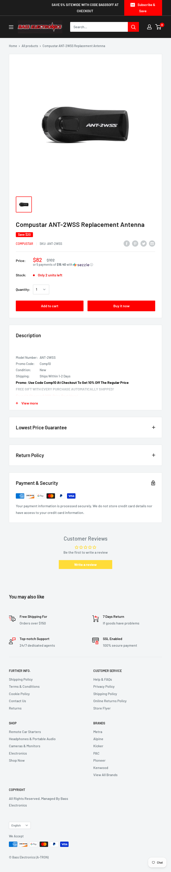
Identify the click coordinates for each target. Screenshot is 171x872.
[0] (158, 27)
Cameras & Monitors (24, 746)
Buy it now (121, 306)
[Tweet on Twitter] (143, 243)
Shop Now (17, 760)
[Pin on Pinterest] (135, 243)
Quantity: (23, 289)
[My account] (149, 26)
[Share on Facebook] (127, 243)
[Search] (133, 27)
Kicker (98, 746)
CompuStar (24, 244)
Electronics (18, 753)
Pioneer (99, 760)
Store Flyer (102, 708)
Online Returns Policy (110, 701)
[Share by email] (152, 243)
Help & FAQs (102, 679)
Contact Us (17, 701)
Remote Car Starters (25, 731)
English (16, 825)
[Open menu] (11, 27)
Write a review (85, 564)
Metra (97, 731)
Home (13, 46)
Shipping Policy (21, 679)
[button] (94, 265)
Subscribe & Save (146, 8)
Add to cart (49, 306)
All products (30, 46)
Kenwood (100, 767)
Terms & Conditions (24, 686)
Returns (15, 708)
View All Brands (105, 775)
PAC (96, 753)
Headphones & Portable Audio (32, 739)
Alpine (98, 739)
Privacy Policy (104, 686)
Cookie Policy (19, 694)
